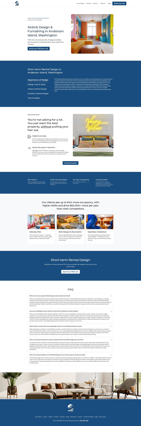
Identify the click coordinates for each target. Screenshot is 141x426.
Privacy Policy (102, 416)
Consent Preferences (88, 416)
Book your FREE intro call (38, 49)
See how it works (70, 163)
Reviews (51, 416)
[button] (96, 3)
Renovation (73, 416)
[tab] (38, 80)
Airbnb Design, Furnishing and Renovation (38, 18)
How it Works (38, 416)
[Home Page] (17, 3)
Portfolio (88, 3)
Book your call (119, 3)
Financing (62, 416)
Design (67, 416)
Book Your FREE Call (70, 272)
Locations (79, 416)
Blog (96, 416)
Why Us (45, 416)
